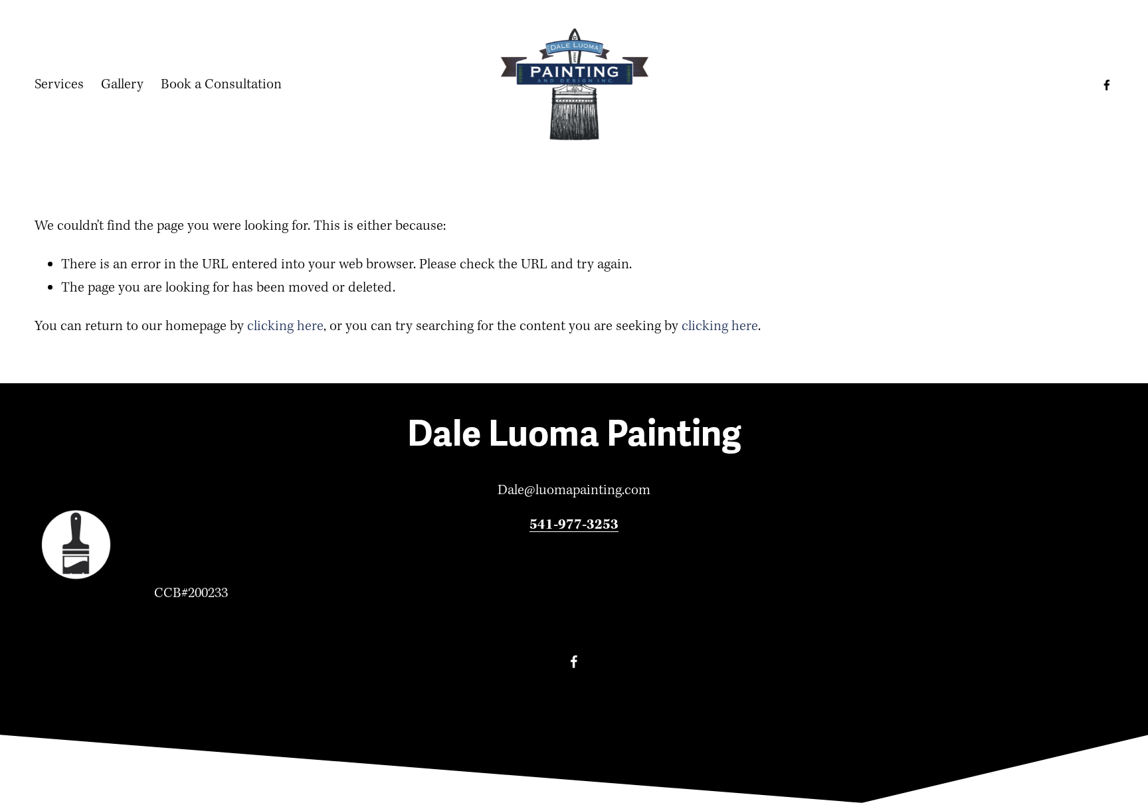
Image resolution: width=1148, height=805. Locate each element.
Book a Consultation (221, 84)
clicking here (285, 326)
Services (59, 84)
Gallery (122, 84)
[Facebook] (1106, 85)
